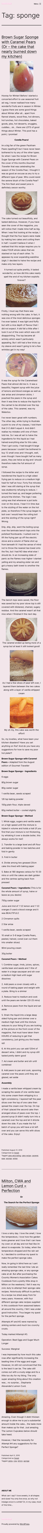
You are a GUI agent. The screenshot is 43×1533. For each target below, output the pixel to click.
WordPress (24, 1524)
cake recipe (26, 1156)
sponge (9, 1158)
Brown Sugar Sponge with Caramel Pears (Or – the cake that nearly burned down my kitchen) (20, 47)
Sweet (16, 1153)
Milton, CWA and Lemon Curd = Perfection (16, 1186)
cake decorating (14, 1156)
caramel (35, 1156)
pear (3, 1158)
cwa (15, 1461)
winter (15, 1158)
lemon (20, 1461)
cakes (10, 1461)
